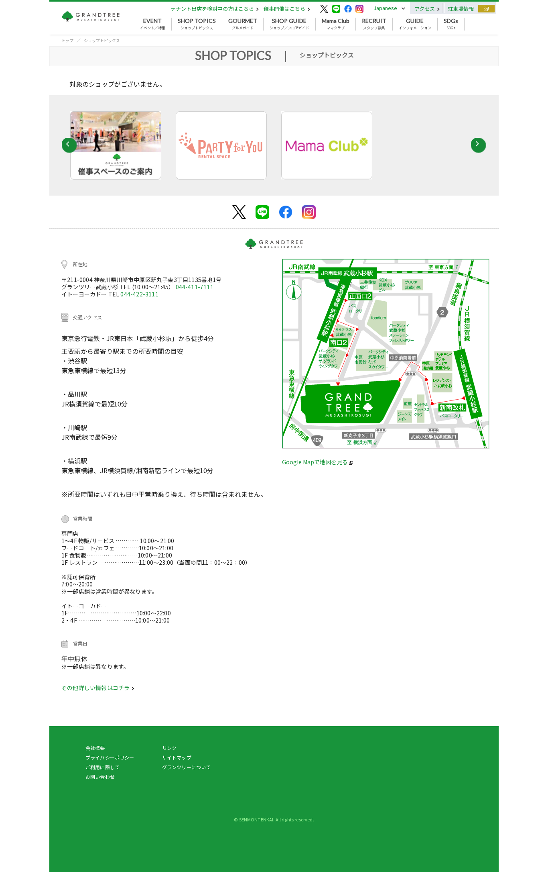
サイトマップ (176, 757)
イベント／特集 (152, 24)
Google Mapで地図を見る (315, 462)
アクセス (425, 8)
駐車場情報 (461, 8)
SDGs (451, 24)
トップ (67, 40)
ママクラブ (335, 24)
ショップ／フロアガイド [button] (289, 24)
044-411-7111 (194, 287)
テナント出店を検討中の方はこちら (212, 8)
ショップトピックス (197, 24)
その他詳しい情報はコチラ (96, 688)
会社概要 (95, 747)
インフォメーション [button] (415, 24)
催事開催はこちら (285, 8)
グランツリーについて (186, 767)
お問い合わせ (100, 776)
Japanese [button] (385, 8)
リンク (169, 747)
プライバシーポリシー (109, 757)
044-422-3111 (139, 294)
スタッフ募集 (374, 24)
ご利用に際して (102, 767)
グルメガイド (242, 24)
